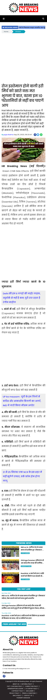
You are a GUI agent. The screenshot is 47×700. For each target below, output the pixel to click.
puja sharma (8, 135)
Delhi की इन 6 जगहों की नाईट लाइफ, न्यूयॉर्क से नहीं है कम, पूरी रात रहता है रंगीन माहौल (21, 298)
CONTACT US (28, 695)
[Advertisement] (23, 58)
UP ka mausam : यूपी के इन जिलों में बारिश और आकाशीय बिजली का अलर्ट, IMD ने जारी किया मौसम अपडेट (22, 401)
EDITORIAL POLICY (26, 684)
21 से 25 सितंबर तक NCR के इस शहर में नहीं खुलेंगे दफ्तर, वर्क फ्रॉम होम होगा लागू (22, 476)
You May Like (23, 589)
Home (6, 32)
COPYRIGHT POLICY (18, 691)
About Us (8, 649)
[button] (3, 18)
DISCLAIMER (30, 691)
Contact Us (9, 665)
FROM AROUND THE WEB (14, 624)
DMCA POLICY (17, 695)
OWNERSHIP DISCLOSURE (15, 689)
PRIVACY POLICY (14, 693)
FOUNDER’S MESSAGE (23, 698)
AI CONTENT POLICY (31, 689)
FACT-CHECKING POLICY (15, 686)
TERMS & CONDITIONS (29, 693)
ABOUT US (16, 684)
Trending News (23, 543)
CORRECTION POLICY (31, 686)
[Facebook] (4, 676)
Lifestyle (18, 32)
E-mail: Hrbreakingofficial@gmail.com (16, 669)
